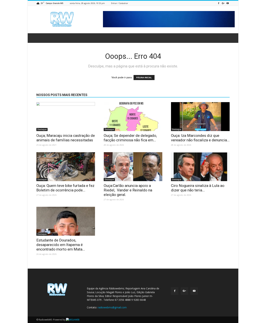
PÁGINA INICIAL (144, 77)
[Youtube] (228, 3)
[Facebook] (219, 3)
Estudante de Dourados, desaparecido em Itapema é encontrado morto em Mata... (60, 244)
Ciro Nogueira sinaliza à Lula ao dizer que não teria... (197, 187)
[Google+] (223, 3)
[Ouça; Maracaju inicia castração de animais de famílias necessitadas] (65, 116)
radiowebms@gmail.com (112, 307)
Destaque (42, 129)
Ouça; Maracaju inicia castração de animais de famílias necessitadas (65, 137)
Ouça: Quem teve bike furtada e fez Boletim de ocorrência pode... (65, 187)
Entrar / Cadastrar (119, 3)
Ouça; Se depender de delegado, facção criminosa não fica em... (130, 137)
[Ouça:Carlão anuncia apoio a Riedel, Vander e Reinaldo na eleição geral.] (133, 166)
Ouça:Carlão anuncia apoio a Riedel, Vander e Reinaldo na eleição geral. (128, 190)
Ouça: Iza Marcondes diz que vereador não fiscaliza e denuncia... (200, 137)
